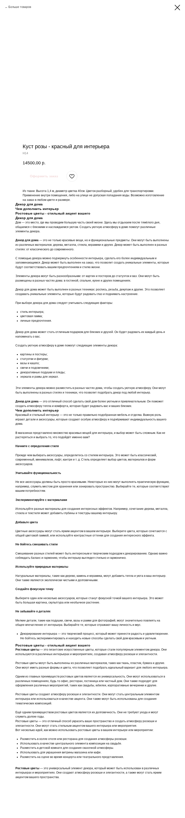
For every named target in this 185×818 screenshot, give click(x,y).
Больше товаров (19, 7)
